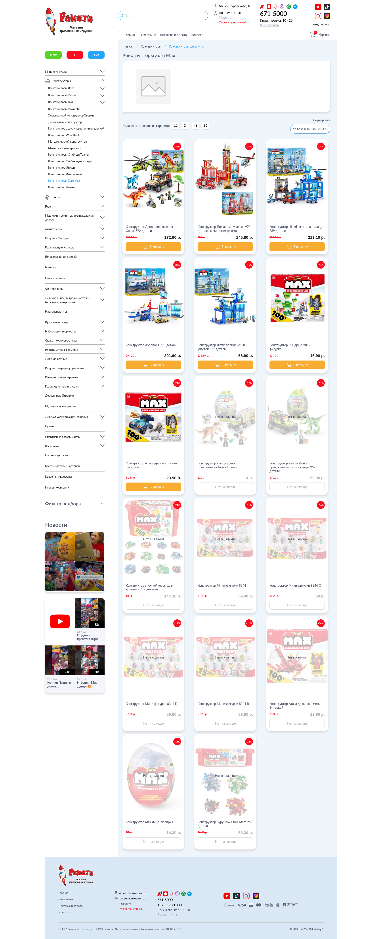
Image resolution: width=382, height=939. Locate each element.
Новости (197, 35)
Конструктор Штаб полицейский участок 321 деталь (221, 347)
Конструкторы (151, 46)
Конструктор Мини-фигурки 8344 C (295, 585)
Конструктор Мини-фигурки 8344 (222, 585)
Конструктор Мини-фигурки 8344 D (152, 704)
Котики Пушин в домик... (59, 684)
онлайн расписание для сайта (67, 589)
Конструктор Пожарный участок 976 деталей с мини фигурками (224, 229)
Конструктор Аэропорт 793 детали (151, 345)
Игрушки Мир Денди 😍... (87, 684)
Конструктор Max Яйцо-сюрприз (149, 822)
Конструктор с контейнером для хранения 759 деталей (149, 587)
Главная (130, 35)
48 (195, 125)
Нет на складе (225, 487)
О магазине (147, 35)
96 (205, 125)
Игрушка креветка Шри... (88, 637)
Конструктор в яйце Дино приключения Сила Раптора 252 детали (292, 467)
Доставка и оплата (173, 35)
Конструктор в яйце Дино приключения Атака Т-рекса (217, 465)
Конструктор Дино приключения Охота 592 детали (149, 229)
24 (185, 125)
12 (176, 125)
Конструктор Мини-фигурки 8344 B (223, 704)
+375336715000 (170, 905)
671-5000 (273, 13)
